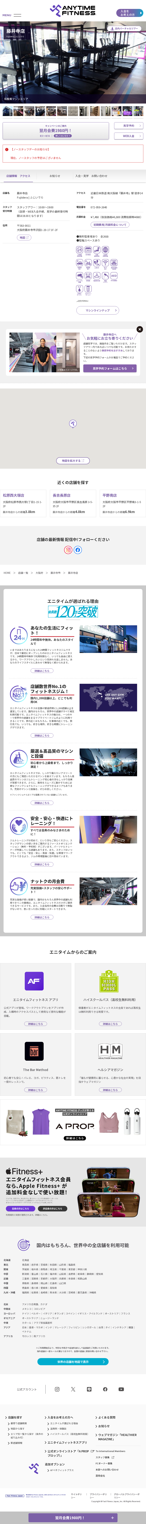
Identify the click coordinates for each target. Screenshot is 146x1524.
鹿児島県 (82, 1292)
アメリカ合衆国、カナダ (34, 1304)
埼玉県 (53, 1269)
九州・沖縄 (9, 1292)
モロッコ (26, 1336)
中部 (6, 1274)
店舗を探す (15, 1417)
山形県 (62, 1264)
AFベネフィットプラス (62, 1470)
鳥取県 (25, 1283)
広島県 (53, 1283)
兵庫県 (62, 1278)
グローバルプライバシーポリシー (127, 1496)
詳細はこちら (41, 1214)
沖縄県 (92, 1292)
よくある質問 (106, 1417)
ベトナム (26, 1331)
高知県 (53, 1287)
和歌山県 (82, 1278)
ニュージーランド (49, 1318)
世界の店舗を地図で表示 (73, 1362)
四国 (6, 1287)
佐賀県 (34, 1292)
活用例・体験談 (58, 1428)
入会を (128, 13)
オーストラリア (30, 1318)
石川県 (44, 1274)
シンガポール (89, 1327)
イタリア (47, 1313)
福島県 (71, 1264)
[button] (7, 62)
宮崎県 (71, 1292)
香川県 (34, 1287)
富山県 (34, 1274)
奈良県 (71, 1278)
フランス (125, 1313)
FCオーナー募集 (104, 1463)
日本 (24, 1327)
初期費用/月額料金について (110, 224)
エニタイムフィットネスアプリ (67, 1442)
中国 (6, 1283)
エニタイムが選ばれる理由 (64, 1423)
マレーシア (60, 1327)
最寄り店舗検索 (19, 1423)
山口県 (62, 1283)
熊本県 (53, 1292)
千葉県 (62, 1269)
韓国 (131, 1327)
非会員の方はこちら (52, 1208)
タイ (107, 1327)
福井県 (53, 1274)
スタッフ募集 (103, 1457)
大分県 (62, 1292)
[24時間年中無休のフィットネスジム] (73, 10)
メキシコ (26, 1309)
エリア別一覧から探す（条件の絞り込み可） (27, 1435)
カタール (26, 1322)
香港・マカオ (36, 1327)
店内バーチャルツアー (126, 28)
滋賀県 (34, 1278)
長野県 (71, 1274)
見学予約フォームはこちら (110, 368)
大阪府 (53, 1278)
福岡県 (25, 1292)
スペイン (70, 1313)
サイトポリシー (76, 1496)
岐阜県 (81, 1274)
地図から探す (18, 1428)
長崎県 (44, 1292)
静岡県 (90, 1274)
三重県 (25, 1278)
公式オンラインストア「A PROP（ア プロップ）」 (71, 1453)
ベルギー (36, 1313)
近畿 (6, 1278)
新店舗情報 (16, 1443)
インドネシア (119, 1327)
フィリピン (74, 1327)
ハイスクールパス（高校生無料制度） (70, 1434)
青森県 (25, 1264)
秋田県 (53, 1264)
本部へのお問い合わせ (107, 1469)
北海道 (7, 1260)
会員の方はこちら (20, 1208)
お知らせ (104, 1426)
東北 (6, 1264)
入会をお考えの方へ (60, 1417)
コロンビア (39, 1309)
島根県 (34, 1283)
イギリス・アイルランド (90, 1313)
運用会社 (100, 1475)
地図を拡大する (71, 460)
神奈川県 (82, 1269)
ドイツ (25, 1313)
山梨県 (62, 1274)
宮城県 (44, 1264)
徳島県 (25, 1287)
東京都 (71, 1269)
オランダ (59, 1313)
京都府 (44, 1278)
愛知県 (99, 1274)
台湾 (100, 1327)
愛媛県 (44, 1287)
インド (48, 1327)
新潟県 (25, 1274)
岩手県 (34, 1264)
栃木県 (34, 1269)
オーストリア (112, 1313)
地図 (22, 237)
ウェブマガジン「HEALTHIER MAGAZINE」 (117, 1437)
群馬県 (44, 1269)
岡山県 (44, 1283)
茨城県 (25, 1269)
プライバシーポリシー (98, 1496)
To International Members (110, 1451)
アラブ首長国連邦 (43, 1322)
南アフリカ (39, 1336)
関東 (6, 1269)
